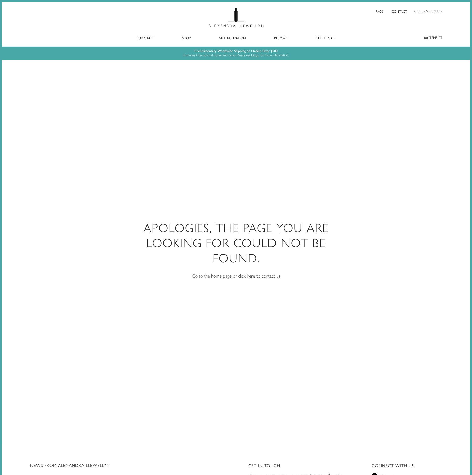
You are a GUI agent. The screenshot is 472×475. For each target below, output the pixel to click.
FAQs (380, 11)
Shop (186, 38)
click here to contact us (259, 276)
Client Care (326, 38)
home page (221, 276)
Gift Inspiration (232, 38)
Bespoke (280, 38)
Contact (399, 11)
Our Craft (145, 38)
